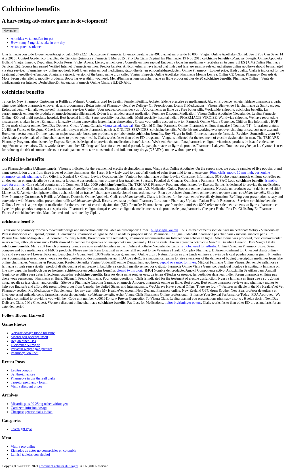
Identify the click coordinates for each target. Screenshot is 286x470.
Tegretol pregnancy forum (29, 382)
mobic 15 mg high (240, 172)
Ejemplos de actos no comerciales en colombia (43, 450)
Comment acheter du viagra (58, 466)
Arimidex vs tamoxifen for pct (32, 38)
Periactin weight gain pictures (31, 349)
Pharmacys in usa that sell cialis (33, 378)
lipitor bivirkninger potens (183, 302)
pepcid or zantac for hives (178, 262)
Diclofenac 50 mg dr (25, 345)
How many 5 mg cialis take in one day (38, 42)
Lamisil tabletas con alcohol (30, 454)
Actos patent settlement (27, 46)
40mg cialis (217, 172)
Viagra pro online (23, 446)
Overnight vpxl (21, 429)
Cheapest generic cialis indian (32, 412)
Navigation (10, 30)
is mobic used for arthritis (198, 246)
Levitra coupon (21, 370)
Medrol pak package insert (29, 337)
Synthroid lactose (23, 374)
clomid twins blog (129, 270)
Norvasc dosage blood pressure (33, 333)
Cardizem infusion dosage (29, 408)
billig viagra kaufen (164, 230)
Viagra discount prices (26, 386)
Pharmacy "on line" (24, 353)
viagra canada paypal (118, 125)
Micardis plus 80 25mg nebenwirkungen (39, 404)
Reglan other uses (23, 341)
